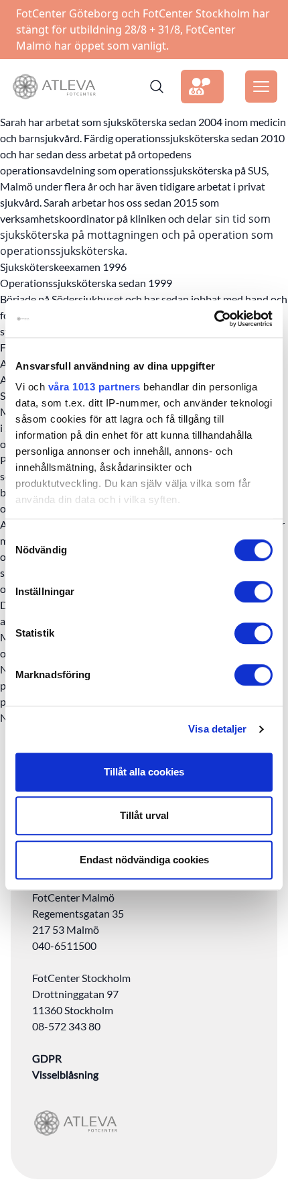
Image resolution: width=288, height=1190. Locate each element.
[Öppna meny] (261, 86)
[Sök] (157, 86)
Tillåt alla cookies (144, 771)
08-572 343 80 (66, 1026)
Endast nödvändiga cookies (144, 859)
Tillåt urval (144, 815)
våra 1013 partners (94, 386)
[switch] (253, 591)
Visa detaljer (217, 729)
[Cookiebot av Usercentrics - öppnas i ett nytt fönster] (214, 318)
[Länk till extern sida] (202, 86)
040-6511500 (64, 945)
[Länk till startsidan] (54, 86)
